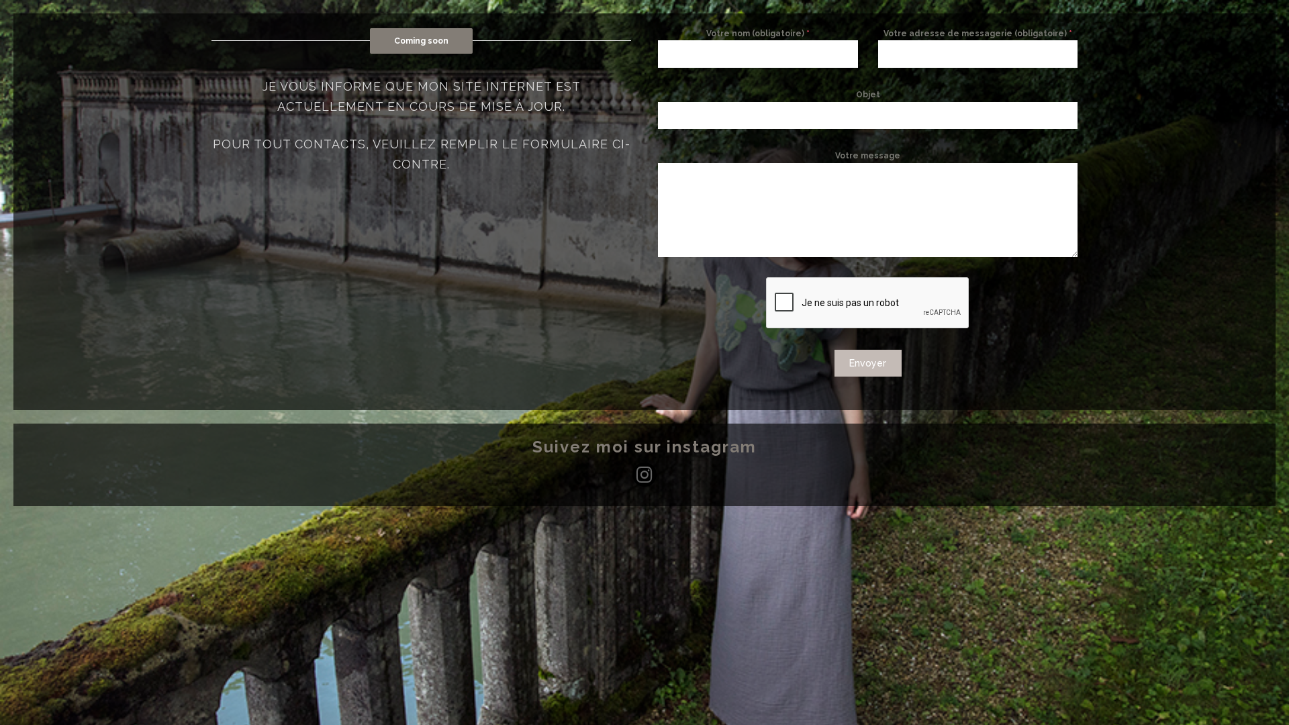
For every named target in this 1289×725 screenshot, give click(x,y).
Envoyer (867, 363)
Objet (868, 94)
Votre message (867, 155)
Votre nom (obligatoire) (758, 33)
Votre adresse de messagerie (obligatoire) (978, 33)
